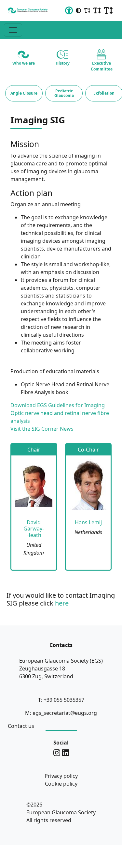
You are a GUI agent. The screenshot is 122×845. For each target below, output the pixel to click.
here (62, 603)
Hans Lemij (88, 522)
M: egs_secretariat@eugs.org (61, 712)
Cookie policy (61, 783)
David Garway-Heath (33, 528)
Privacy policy (61, 775)
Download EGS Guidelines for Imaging (57, 405)
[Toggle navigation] (13, 30)
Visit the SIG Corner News (42, 428)
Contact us (21, 726)
